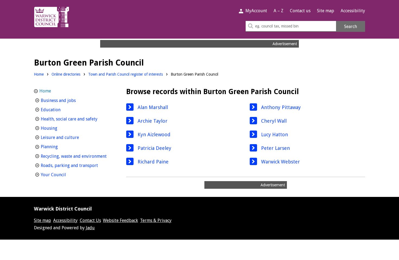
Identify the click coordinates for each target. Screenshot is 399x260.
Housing (59, 128)
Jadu (90, 227)
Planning (59, 146)
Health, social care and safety (76, 119)
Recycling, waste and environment (76, 156)
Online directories (66, 74)
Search (350, 26)
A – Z (278, 10)
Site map (325, 10)
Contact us (300, 10)
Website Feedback (120, 220)
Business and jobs (68, 100)
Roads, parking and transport (76, 165)
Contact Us (90, 220)
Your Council (63, 174)
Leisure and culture (70, 137)
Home (39, 74)
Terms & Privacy (156, 220)
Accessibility (353, 10)
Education (61, 109)
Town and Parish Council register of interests (125, 74)
